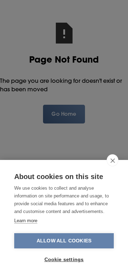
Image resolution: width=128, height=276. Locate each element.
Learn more (25, 220)
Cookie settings (64, 259)
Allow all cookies (64, 240)
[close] (112, 160)
